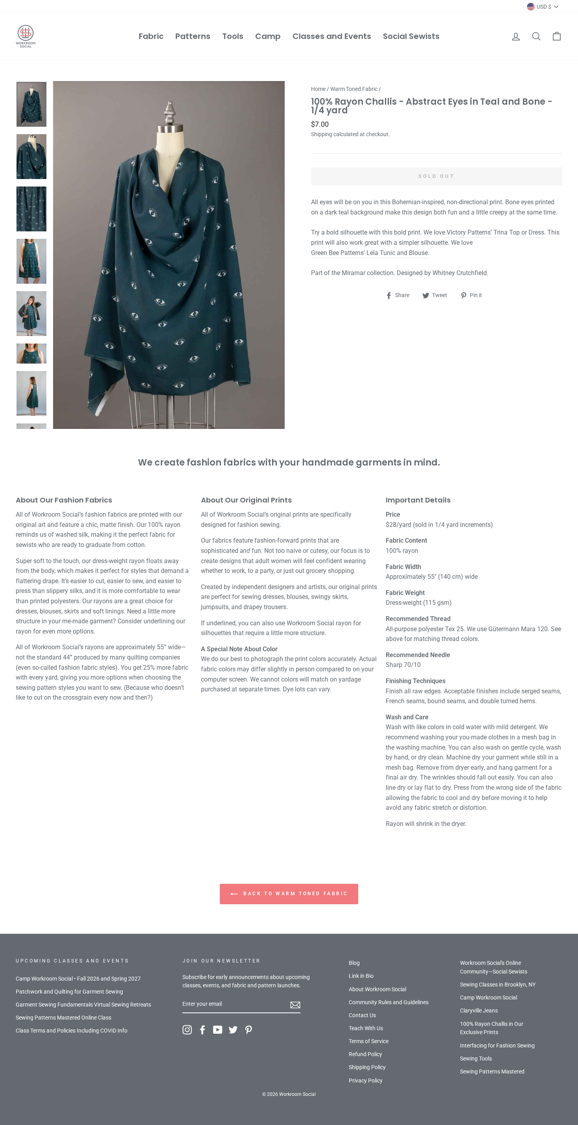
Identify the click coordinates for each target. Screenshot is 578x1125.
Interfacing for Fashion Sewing (497, 1045)
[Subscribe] (295, 1004)
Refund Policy (365, 1054)
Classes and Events (332, 36)
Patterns (192, 36)
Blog (354, 963)
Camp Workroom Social (488, 997)
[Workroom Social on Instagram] (187, 1029)
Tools (232, 36)
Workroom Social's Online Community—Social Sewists (493, 967)
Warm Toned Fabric (353, 89)
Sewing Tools (476, 1058)
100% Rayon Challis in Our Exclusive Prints (491, 1028)
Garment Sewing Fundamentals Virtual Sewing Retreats (83, 1004)
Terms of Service (368, 1041)
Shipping (321, 134)
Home (318, 89)
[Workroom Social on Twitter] (233, 1029)
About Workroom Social (377, 989)
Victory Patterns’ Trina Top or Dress (495, 232)
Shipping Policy (367, 1067)
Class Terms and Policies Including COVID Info (71, 1030)
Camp (268, 36)
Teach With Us (366, 1028)
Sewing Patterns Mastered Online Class (63, 1017)
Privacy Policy (366, 1080)
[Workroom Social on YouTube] (218, 1029)
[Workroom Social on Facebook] (202, 1029)
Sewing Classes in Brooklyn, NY (498, 984)
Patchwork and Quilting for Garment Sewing (69, 991)
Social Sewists (411, 36)
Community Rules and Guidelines (389, 1002)
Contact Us (362, 1015)
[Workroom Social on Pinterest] (248, 1029)
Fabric (151, 36)
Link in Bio (361, 976)
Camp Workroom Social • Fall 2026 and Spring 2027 (78, 978)
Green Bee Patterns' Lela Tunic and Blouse (369, 253)
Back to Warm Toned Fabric (294, 893)
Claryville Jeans (479, 1010)
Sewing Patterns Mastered (492, 1071)
